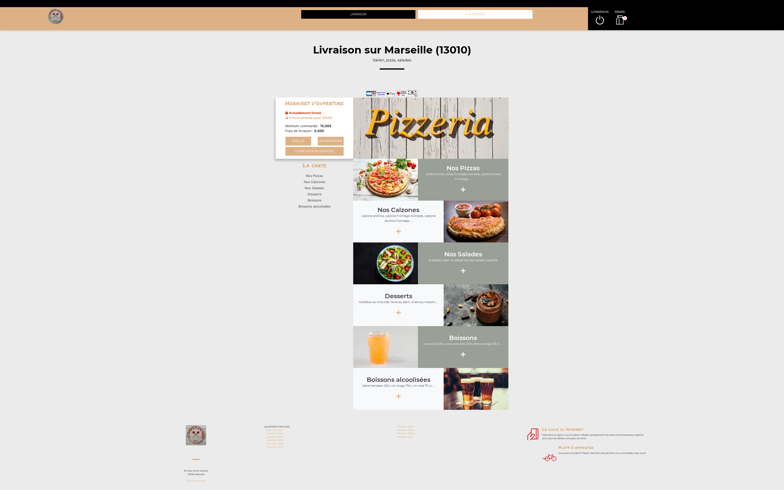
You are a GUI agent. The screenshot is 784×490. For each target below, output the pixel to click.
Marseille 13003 (274, 437)
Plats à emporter (576, 447)
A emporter (475, 14)
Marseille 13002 (274, 433)
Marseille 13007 (405, 426)
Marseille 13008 (405, 430)
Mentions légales (196, 480)
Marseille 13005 (274, 443)
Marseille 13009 (405, 433)
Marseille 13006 (274, 447)
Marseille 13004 (274, 440)
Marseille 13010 (405, 437)
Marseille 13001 (274, 430)
